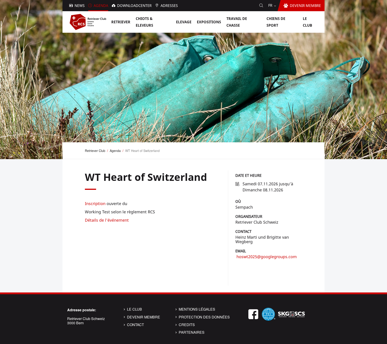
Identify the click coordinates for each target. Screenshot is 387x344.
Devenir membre (143, 317)
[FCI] (268, 313)
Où (238, 201)
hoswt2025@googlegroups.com (266, 256)
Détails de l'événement (107, 220)
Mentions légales (197, 309)
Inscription (95, 203)
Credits (187, 324)
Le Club (134, 309)
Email (240, 251)
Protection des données (204, 317)
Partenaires (191, 332)
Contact (243, 231)
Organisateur (248, 216)
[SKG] (291, 313)
